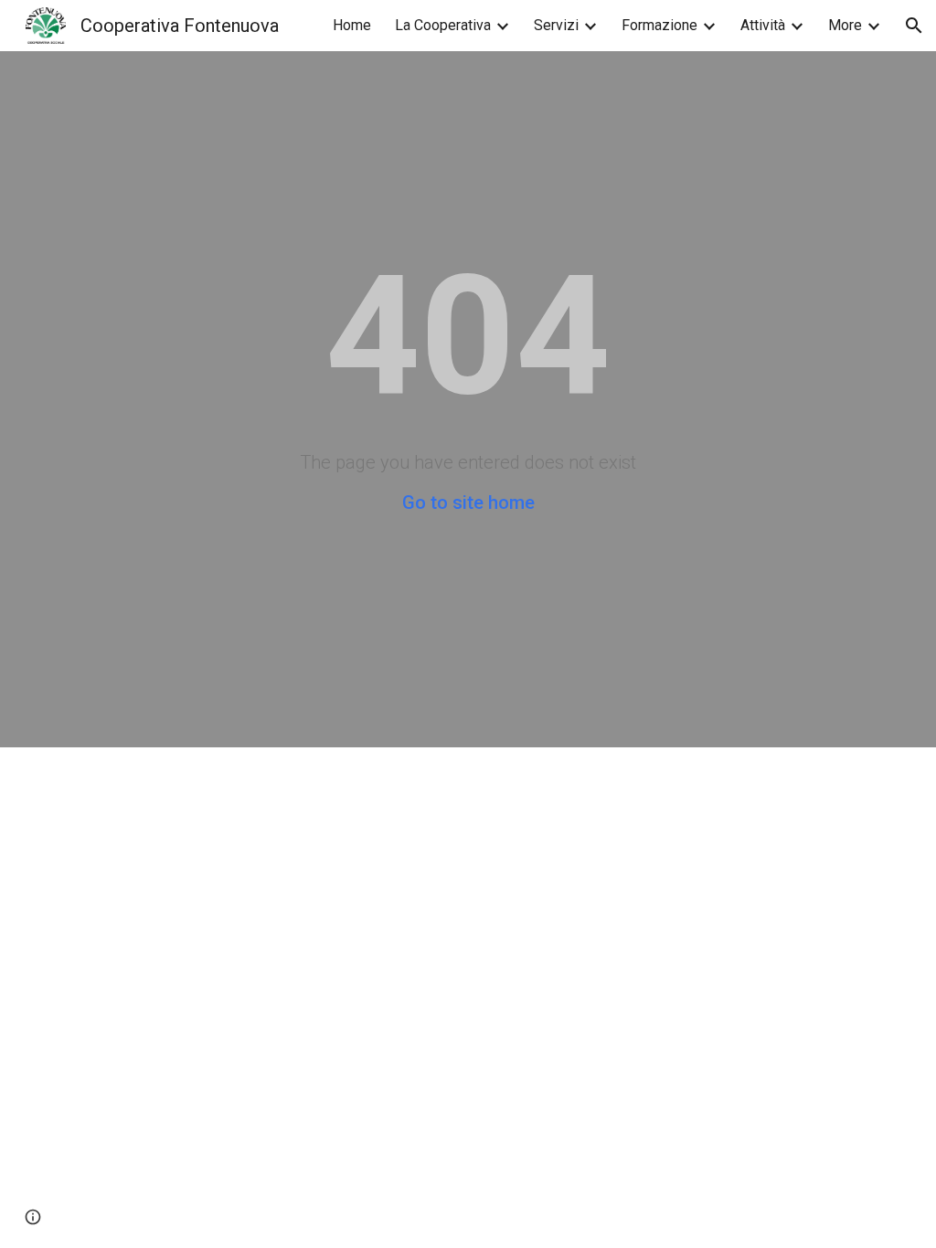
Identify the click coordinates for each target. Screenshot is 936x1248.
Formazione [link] (659, 25)
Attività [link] (762, 25)
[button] (914, 26)
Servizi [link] (556, 25)
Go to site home (468, 502)
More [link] (845, 25)
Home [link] (352, 25)
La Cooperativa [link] (443, 25)
